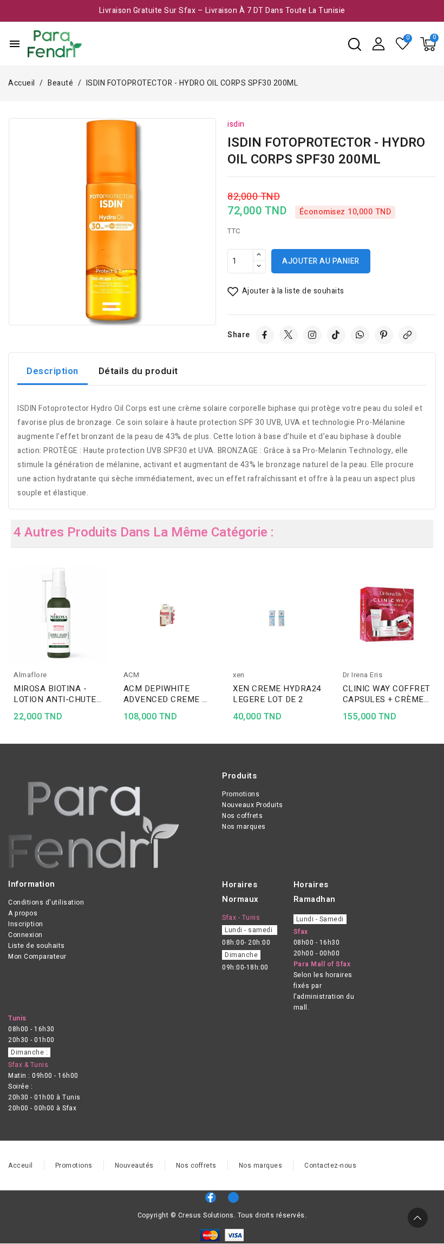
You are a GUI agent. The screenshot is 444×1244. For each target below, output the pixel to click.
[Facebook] (265, 335)
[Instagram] (312, 335)
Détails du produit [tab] (138, 371)
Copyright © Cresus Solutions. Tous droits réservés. (222, 1215)
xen (239, 675)
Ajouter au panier (321, 261)
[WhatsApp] (360, 335)
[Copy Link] (408, 335)
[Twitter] (288, 335)
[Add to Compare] (103, 594)
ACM (131, 675)
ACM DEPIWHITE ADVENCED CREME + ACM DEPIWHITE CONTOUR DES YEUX (165, 694)
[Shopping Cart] (428, 44)
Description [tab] (53, 371)
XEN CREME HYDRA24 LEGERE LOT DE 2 (277, 694)
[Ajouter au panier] (103, 636)
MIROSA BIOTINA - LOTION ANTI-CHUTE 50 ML (55, 694)
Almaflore (30, 675)
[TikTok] (336, 335)
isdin (236, 124)
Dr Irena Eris (363, 675)
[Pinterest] (384, 335)
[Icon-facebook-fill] (210, 1197)
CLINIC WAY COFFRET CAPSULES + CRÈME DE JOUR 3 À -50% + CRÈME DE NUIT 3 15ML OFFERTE (386, 694)
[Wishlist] (403, 44)
